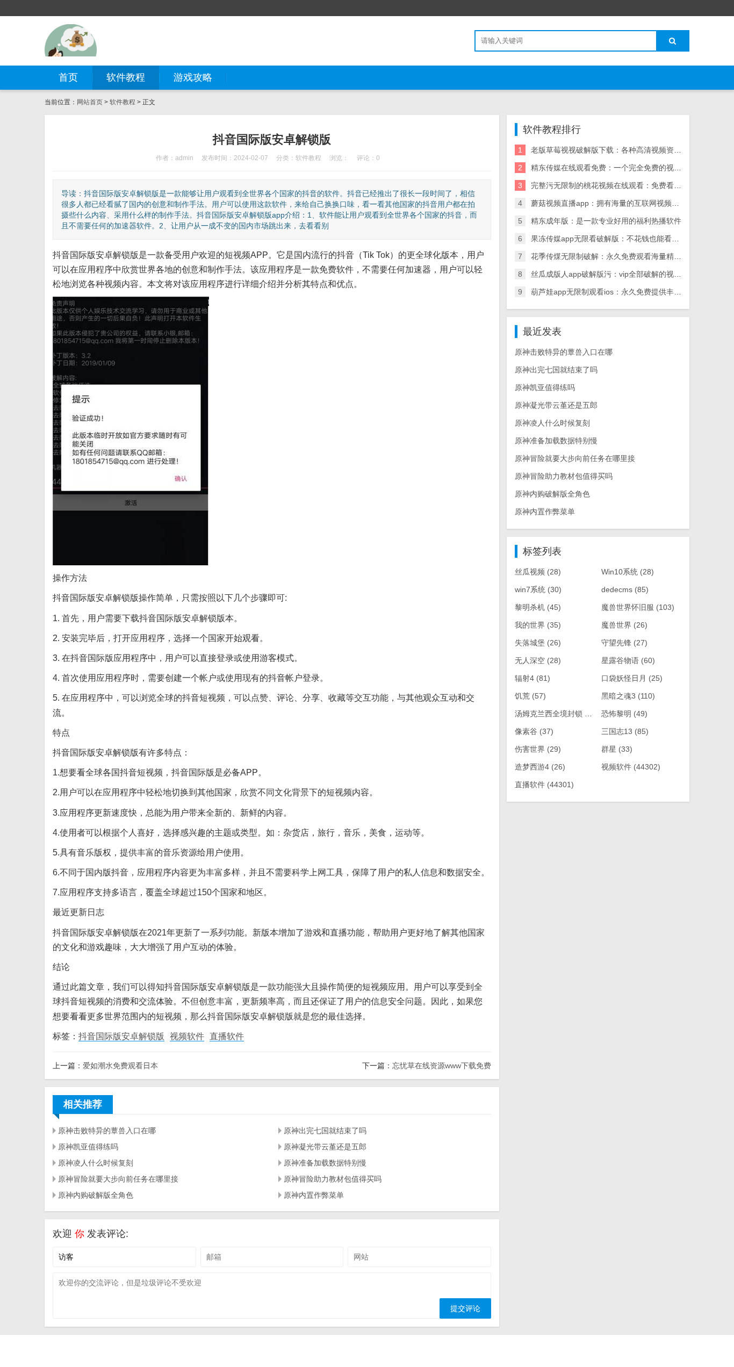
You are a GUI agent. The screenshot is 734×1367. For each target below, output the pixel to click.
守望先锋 (624, 642)
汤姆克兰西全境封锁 (557, 713)
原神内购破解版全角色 (95, 1195)
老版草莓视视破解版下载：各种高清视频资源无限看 (617, 150)
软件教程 (125, 77)
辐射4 (532, 678)
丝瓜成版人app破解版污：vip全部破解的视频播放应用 (621, 274)
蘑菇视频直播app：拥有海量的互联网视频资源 (609, 203)
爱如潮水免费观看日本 (120, 1065)
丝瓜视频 (538, 571)
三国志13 (625, 731)
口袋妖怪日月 (632, 678)
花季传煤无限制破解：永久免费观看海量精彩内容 (613, 256)
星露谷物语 (628, 660)
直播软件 (227, 1036)
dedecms (625, 589)
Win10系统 (627, 571)
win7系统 (538, 589)
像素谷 (534, 731)
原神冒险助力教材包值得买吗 (333, 1179)
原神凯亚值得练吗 (88, 1146)
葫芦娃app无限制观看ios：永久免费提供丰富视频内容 (621, 291)
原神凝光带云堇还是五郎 (325, 1146)
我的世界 (538, 625)
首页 (68, 77)
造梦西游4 (540, 766)
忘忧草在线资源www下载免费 (441, 1065)
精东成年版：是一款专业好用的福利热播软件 (606, 221)
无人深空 (538, 660)
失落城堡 (538, 642)
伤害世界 (538, 749)
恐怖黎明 (624, 713)
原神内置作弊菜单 (314, 1195)
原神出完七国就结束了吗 (325, 1130)
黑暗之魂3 (628, 696)
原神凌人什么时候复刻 (95, 1163)
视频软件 (187, 1036)
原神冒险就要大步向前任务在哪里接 (118, 1179)
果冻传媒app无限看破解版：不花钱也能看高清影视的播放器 (631, 238)
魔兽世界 (624, 625)
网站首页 (90, 102)
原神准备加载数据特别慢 (325, 1163)
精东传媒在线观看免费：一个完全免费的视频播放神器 (621, 167)
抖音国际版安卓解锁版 (121, 1036)
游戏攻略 (193, 77)
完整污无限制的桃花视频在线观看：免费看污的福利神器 (625, 185)
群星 (616, 749)
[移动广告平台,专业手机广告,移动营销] (71, 40)
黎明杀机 (538, 607)
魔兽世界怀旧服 (637, 607)
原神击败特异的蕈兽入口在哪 (107, 1130)
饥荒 (530, 696)
